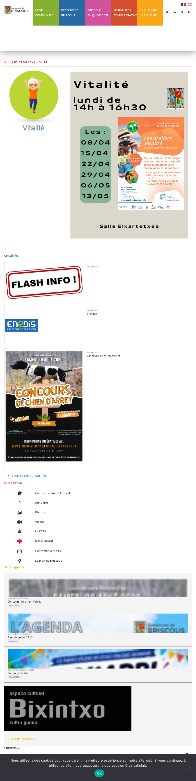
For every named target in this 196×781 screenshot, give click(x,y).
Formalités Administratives (125, 12)
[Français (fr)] (183, 4)
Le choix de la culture (148, 12)
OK (99, 773)
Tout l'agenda (22, 739)
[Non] (189, 767)
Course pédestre (18, 673)
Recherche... (11, 747)
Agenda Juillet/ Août (21, 637)
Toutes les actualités (29, 476)
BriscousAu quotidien (98, 12)
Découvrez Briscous (69, 12)
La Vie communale (44, 12)
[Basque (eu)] (190, 4)
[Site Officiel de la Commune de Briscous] (16, 7)
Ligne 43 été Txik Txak (44, 38)
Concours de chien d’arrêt (24, 601)
